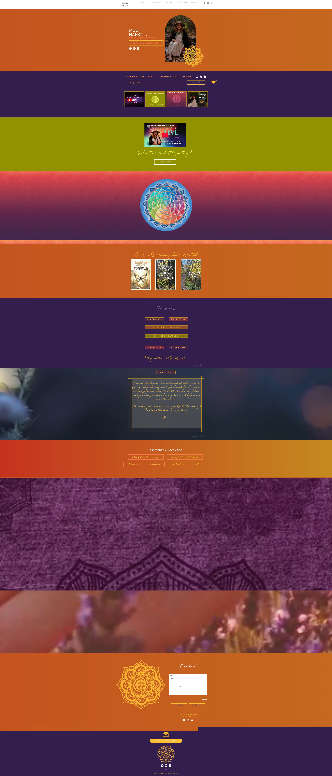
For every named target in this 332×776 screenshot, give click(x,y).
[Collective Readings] (192, 720)
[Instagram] (134, 48)
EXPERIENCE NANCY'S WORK (166, 450)
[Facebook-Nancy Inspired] (184, 720)
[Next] (324, 144)
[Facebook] (138, 48)
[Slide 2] (164, 472)
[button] (198, 365)
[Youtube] (130, 48)
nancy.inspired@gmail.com (188, 714)
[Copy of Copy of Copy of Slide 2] (169, 472)
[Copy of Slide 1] (162, 472)
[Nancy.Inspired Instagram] (188, 720)
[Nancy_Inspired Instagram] (212, 3)
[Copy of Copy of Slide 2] (167, 472)
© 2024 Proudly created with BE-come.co (166, 773)
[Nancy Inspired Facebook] (204, 3)
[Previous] (7, 144)
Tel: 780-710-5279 (188, 716)
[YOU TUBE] (208, 3)
